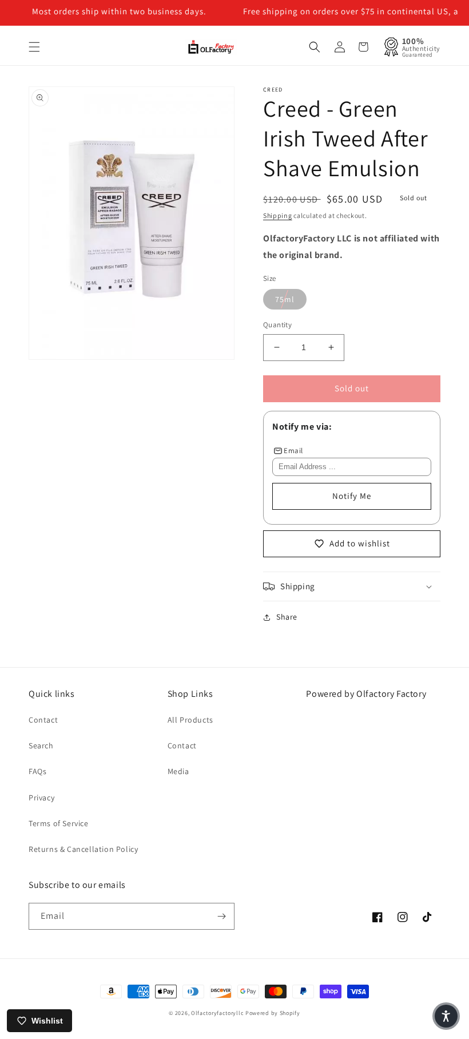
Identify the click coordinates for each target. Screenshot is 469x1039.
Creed (273, 89)
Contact (43, 720)
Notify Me (351, 495)
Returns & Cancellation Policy (83, 849)
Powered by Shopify (272, 1013)
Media (178, 771)
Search (41, 745)
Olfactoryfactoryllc (217, 1013)
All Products (190, 720)
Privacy (41, 797)
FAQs (37, 771)
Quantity (277, 325)
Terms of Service (59, 823)
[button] (34, 47)
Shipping (277, 215)
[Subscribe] (221, 916)
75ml (285, 299)
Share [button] (286, 617)
